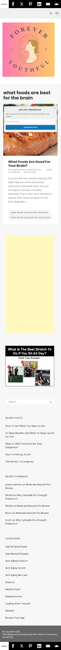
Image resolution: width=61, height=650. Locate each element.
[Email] (48, 4)
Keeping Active (13, 596)
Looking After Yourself (17, 604)
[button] (30, 109)
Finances (10, 582)
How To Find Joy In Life (18, 455)
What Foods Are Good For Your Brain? (29, 163)
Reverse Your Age (15, 618)
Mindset (9, 611)
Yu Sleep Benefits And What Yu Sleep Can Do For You (29, 435)
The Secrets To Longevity (19, 462)
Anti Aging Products (16, 561)
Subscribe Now (30, 127)
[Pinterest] (30, 4)
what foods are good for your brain (30, 217)
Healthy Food (34, 169)
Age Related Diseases (17, 554)
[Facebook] (13, 4)
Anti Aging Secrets (17, 169)
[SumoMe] (56, 4)
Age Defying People (16, 547)
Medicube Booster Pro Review (28, 486)
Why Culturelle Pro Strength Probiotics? (26, 497)
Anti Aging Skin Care (16, 575)
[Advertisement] (29, 284)
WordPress (7, 637)
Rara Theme (38, 634)
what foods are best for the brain (29, 212)
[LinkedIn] (39, 4)
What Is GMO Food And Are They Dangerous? (23, 446)
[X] (21, 4)
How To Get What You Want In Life (25, 426)
